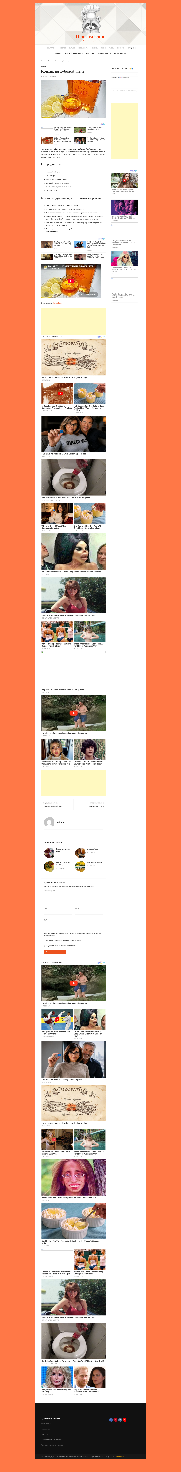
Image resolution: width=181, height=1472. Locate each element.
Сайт (46, 920)
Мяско (103, 48)
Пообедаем (62, 48)
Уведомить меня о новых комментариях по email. (63, 940)
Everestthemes (119, 1456)
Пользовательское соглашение (52, 1445)
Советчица (90, 53)
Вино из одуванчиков (94, 862)
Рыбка (111, 48)
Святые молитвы (120, 53)
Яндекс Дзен (57, 303)
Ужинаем (95, 48)
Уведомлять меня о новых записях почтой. (61, 946)
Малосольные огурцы (96, 806)
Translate (126, 77)
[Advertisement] (73, 321)
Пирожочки (121, 48)
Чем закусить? (83, 48)
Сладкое (131, 48)
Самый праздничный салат (52, 806)
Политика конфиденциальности (52, 1439)
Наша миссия (46, 1429)
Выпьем (72, 48)
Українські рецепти (104, 53)
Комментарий (49, 891)
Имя (46, 909)
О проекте (44, 1434)
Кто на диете (78, 53)
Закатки (67, 53)
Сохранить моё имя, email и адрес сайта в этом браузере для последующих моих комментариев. (73, 934)
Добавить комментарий (50, 76)
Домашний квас (92, 849)
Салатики (58, 53)
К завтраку (50, 48)
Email (77, 909)
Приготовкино (90, 36)
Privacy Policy (46, 1423)
